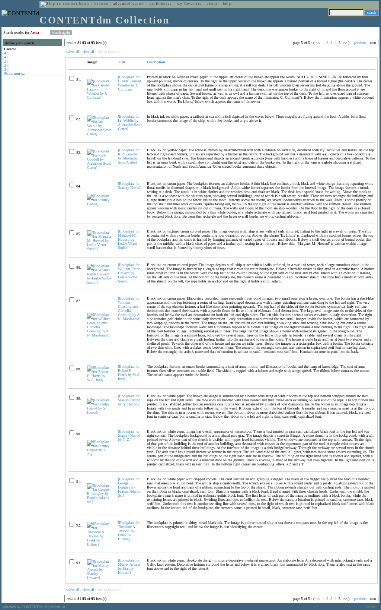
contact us (57, 607)
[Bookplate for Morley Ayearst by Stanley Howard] (129, 566)
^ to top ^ (371, 607)
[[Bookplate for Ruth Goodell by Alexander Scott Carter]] (99, 167)
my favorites (189, 3)
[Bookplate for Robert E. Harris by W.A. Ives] (129, 372)
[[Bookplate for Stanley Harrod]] (99, 204)
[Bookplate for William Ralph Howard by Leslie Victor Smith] (129, 273)
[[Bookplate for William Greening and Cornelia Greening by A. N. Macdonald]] (99, 335)
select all (72, 52)
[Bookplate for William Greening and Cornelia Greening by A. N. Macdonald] (129, 308)
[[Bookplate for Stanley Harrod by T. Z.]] (99, 454)
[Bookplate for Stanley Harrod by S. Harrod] (129, 400)
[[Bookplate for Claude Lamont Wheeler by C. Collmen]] (99, 97)
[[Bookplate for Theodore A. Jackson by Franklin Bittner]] (99, 544)
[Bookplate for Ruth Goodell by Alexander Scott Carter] (129, 156)
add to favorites (109, 52)
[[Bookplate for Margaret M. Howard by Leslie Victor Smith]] (99, 249)
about (212, 3)
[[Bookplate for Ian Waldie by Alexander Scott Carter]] (99, 134)
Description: (156, 62)
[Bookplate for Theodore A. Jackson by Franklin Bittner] (129, 531)
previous (360, 43)
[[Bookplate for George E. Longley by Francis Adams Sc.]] (99, 502)
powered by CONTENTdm (25, 607)
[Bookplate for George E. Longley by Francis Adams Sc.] (129, 487)
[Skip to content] (58, 3)
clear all (88, 52)
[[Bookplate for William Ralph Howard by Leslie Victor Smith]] (99, 282)
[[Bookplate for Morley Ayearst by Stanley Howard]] (99, 578)
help (227, 3)
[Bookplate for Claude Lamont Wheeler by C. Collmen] (129, 83)
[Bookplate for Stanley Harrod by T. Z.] (129, 435)
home (84, 3)
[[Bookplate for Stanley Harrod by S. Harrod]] (99, 412)
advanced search (129, 3)
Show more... (14, 74)
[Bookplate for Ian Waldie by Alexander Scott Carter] (130, 122)
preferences (161, 3)
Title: (122, 62)
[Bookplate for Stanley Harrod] (129, 185)
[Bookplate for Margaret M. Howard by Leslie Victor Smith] (129, 239)
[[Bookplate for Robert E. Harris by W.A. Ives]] (99, 380)
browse (101, 3)
